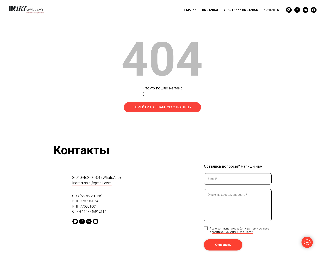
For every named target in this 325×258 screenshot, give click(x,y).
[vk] (305, 10)
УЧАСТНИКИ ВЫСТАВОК (241, 10)
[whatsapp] (289, 10)
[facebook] (297, 10)
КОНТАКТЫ (271, 10)
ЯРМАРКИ (189, 10)
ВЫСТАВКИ (210, 10)
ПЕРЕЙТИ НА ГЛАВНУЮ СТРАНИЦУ (162, 107)
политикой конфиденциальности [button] (232, 231)
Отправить (223, 245)
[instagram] (314, 10)
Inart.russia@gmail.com (92, 183)
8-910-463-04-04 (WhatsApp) (96, 177)
